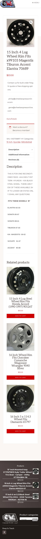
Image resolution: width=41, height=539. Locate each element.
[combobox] (29, 518)
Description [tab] (13, 150)
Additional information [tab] (18, 155)
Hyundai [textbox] (23, 519)
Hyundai (16, 142)
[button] (31, 22)
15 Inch (9, 142)
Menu (36, 3)
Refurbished (26, 142)
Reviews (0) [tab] (13, 160)
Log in (16, 523)
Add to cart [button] (20, 316)
